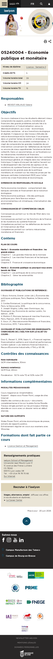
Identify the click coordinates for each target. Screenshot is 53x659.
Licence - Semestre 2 (36, 67)
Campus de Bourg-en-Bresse (20, 556)
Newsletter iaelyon (26, 638)
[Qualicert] (40, 617)
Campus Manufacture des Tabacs (23, 550)
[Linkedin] (21, 540)
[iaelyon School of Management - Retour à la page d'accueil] (14, 4)
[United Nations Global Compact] (15, 588)
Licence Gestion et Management (23, 446)
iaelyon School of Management (18, 460)
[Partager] (50, 42)
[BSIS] (14, 602)
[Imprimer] (45, 42)
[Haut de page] (27, 521)
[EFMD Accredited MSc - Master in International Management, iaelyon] (15, 575)
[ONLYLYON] (27, 617)
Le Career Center (14, 500)
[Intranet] (49, 4)
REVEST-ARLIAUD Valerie (20, 105)
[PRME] (31, 588)
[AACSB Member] (36, 575)
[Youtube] (15, 540)
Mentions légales (26, 643)
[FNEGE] (36, 602)
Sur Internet (9, 476)
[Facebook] (3, 540)
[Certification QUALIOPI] (25, 629)
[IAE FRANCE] (12, 617)
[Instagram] (9, 540)
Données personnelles (26, 647)
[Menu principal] (4, 4)
